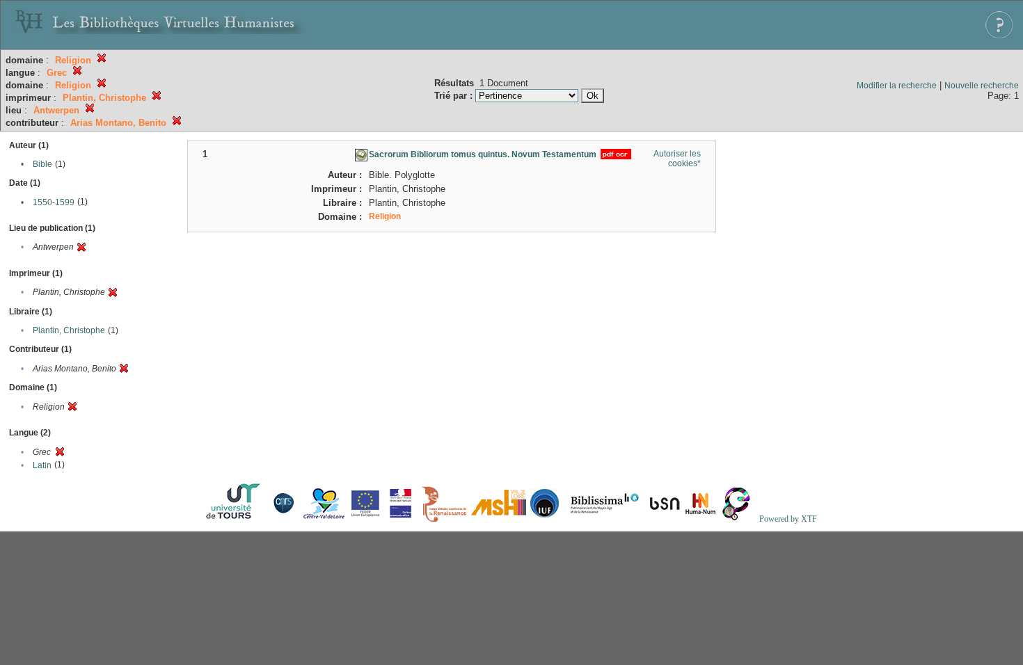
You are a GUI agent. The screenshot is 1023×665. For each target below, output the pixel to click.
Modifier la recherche (897, 85)
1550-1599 (53, 202)
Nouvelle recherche (981, 85)
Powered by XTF (788, 519)
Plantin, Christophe (69, 330)
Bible (42, 164)
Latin (42, 465)
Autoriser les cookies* (677, 158)
